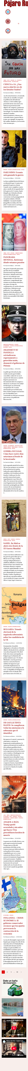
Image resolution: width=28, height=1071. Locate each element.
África (5, 539)
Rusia (22, 169)
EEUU (8, 80)
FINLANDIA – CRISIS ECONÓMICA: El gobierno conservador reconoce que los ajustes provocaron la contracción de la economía (13, 926)
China (4, 80)
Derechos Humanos (8, 344)
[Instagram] (7, 21)
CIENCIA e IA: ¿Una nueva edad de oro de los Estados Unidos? (12, 87)
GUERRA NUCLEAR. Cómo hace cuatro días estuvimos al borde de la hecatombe (13, 455)
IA (15, 80)
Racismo (5, 347)
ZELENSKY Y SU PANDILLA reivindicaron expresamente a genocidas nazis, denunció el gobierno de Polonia (14, 358)
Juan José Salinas (9, 92)
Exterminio (6, 345)
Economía (6, 816)
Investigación (18, 445)
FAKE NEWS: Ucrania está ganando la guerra (13, 174)
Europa (12, 80)
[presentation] (14, 59)
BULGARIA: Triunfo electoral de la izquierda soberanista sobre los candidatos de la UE (13, 634)
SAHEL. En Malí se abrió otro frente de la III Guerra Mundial (13, 546)
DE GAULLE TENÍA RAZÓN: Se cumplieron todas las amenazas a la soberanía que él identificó (13, 728)
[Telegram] (7, 11)
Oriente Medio (19, 253)
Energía (15, 816)
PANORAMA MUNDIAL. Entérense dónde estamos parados (13, 260)
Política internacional (14, 169)
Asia (4, 815)
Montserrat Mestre (10, 643)
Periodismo (15, 447)
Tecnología (15, 81)
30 (17, 972)
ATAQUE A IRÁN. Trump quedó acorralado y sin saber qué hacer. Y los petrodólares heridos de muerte (13, 829)
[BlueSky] (7, 30)
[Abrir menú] (18, 23)
